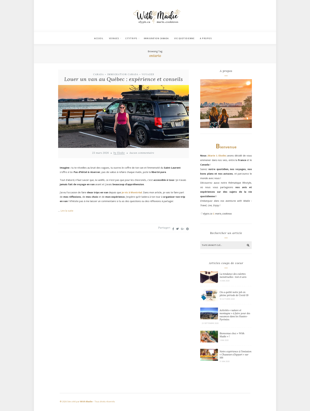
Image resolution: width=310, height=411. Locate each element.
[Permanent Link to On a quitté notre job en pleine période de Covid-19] (209, 300)
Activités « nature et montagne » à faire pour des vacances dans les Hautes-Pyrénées (235, 315)
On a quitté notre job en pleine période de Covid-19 (234, 294)
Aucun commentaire (141, 152)
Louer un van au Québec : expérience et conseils (123, 79)
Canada (98, 74)
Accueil (98, 38)
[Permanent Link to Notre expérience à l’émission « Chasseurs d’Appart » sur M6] (209, 359)
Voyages (114, 38)
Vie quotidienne (184, 38)
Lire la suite (67, 210)
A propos (206, 38)
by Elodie (119, 152)
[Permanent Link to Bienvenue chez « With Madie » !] (209, 341)
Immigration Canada (156, 38)
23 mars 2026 (100, 152)
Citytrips (131, 38)
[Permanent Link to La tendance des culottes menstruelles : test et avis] (209, 282)
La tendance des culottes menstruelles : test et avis (233, 275)
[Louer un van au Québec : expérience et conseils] (123, 117)
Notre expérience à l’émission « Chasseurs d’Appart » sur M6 (235, 354)
